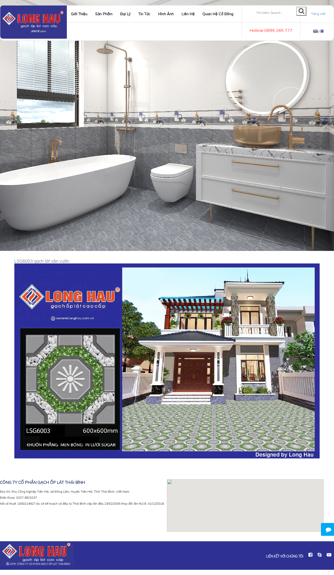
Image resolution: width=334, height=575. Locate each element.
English (318, 31)
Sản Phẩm (103, 14)
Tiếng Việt (318, 14)
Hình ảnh (166, 14)
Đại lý (125, 14)
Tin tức (144, 14)
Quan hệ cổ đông (217, 14)
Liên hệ (188, 14)
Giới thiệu (79, 14)
